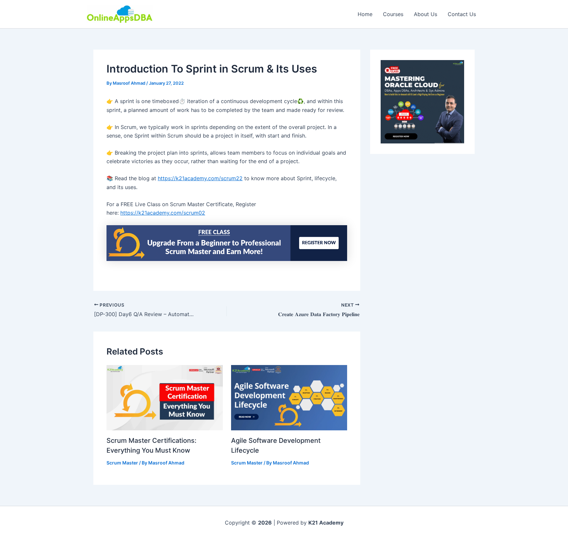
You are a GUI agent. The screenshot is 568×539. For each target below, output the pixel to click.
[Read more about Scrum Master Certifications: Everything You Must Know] (164, 397)
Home (365, 14)
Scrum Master (122, 462)
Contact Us (462, 14)
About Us (425, 14)
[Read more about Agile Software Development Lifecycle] (289, 397)
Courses (393, 14)
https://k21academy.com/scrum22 (200, 178)
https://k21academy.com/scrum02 (162, 212)
